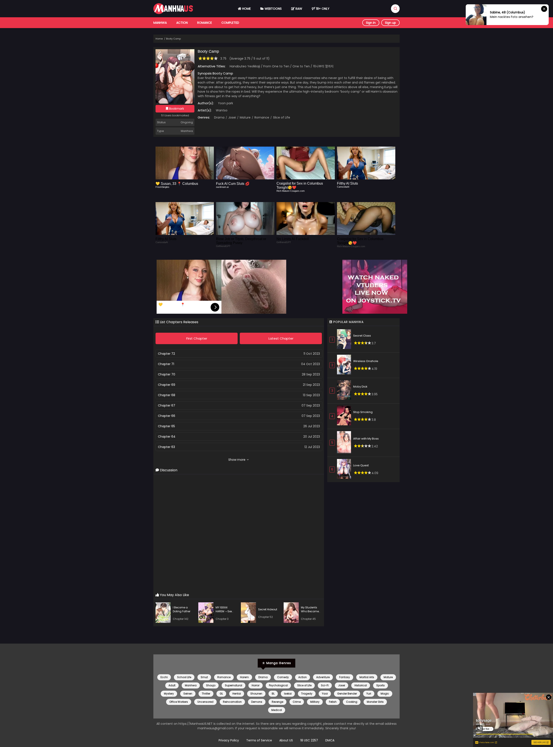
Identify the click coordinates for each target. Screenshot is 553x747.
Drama (219, 117)
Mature (245, 117)
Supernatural (233, 685)
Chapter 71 (166, 364)
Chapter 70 (166, 374)
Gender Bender (347, 693)
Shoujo (210, 685)
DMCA (329, 740)
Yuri (368, 693)
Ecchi (164, 677)
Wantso (221, 110)
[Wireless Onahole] (345, 365)
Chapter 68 (166, 395)
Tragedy (306, 693)
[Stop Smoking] (345, 416)
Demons (256, 702)
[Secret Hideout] (249, 613)
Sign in (371, 23)
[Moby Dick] (345, 390)
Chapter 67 (166, 405)
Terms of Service (259, 740)
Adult (171, 685)
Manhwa (160, 23)
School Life (184, 677)
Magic (385, 693)
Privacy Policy (229, 740)
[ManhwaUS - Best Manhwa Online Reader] (173, 13)
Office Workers (178, 702)
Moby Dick (360, 387)
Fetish (333, 702)
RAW (298, 8)
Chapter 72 (166, 353)
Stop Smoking (363, 412)
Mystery (169, 693)
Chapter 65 (166, 426)
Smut (204, 677)
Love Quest (361, 465)
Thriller (206, 693)
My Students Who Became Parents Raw (310, 611)
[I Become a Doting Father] (164, 613)
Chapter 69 (166, 385)
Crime (297, 702)
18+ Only (322, 8)
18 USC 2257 (309, 740)
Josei (231, 117)
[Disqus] (239, 534)
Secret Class (362, 336)
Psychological (278, 685)
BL (273, 693)
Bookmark (176, 108)
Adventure (323, 677)
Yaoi (325, 693)
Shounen (256, 693)
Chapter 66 (166, 416)
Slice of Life (281, 117)
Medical (276, 710)
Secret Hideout (267, 609)
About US (286, 740)
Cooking (351, 702)
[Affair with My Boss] (345, 442)
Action (182, 23)
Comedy (283, 677)
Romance (204, 23)
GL (221, 693)
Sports (380, 685)
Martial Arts (366, 677)
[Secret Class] (345, 339)
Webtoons (273, 8)
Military (314, 702)
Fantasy (344, 677)
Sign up (390, 23)
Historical (360, 685)
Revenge (277, 702)
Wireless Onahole (365, 361)
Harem (244, 677)
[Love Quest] (345, 469)
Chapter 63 (166, 447)
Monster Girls (375, 702)
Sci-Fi (325, 685)
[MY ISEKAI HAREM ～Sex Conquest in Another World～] (207, 613)
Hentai (236, 693)
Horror (255, 685)
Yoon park (225, 103)
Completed (230, 23)
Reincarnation (232, 702)
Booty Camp (173, 38)
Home (246, 8)
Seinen (187, 693)
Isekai (288, 693)
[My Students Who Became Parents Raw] (292, 613)
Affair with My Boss (366, 439)
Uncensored (205, 702)
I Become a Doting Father (181, 609)
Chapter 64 (166, 436)
